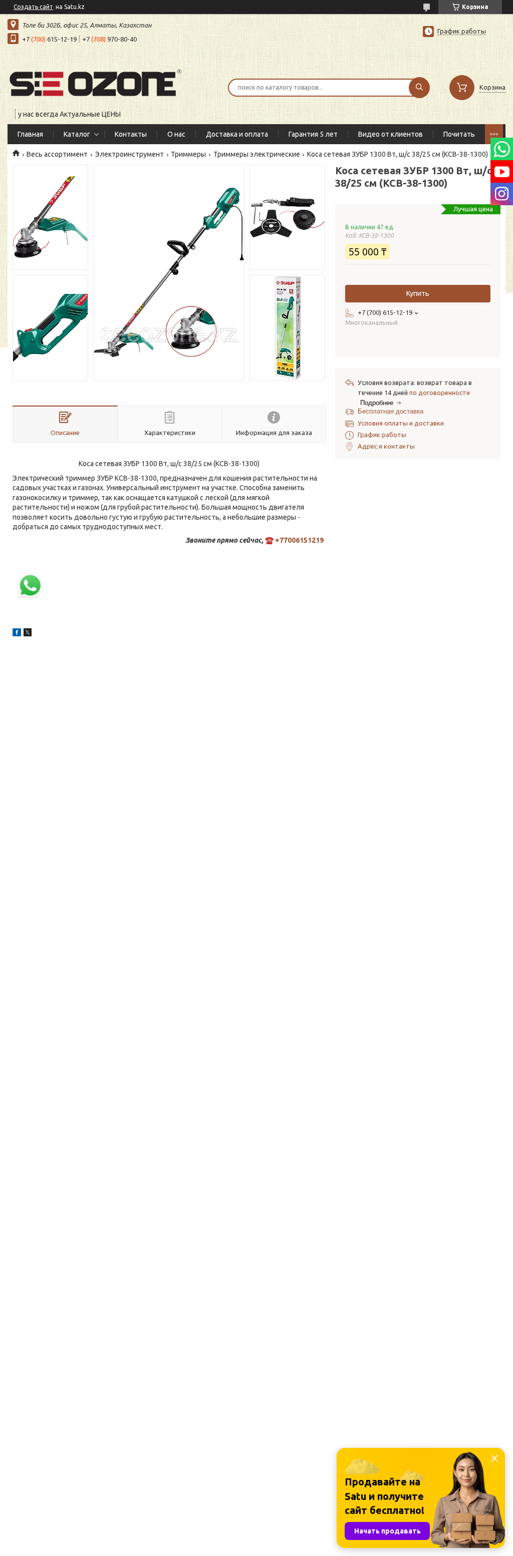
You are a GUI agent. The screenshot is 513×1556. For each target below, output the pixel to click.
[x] (28, 634)
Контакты (131, 134)
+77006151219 (299, 540)
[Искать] (419, 87)
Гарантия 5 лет (313, 134)
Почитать (459, 134)
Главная (30, 134)
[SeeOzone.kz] (95, 81)
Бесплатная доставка (390, 411)
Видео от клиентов (390, 134)
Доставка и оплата (237, 134)
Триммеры (188, 154)
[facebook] (17, 634)
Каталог (77, 134)
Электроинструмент (129, 154)
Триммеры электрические (256, 154)
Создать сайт (33, 7)
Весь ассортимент (57, 154)
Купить (417, 293)
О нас (176, 134)
